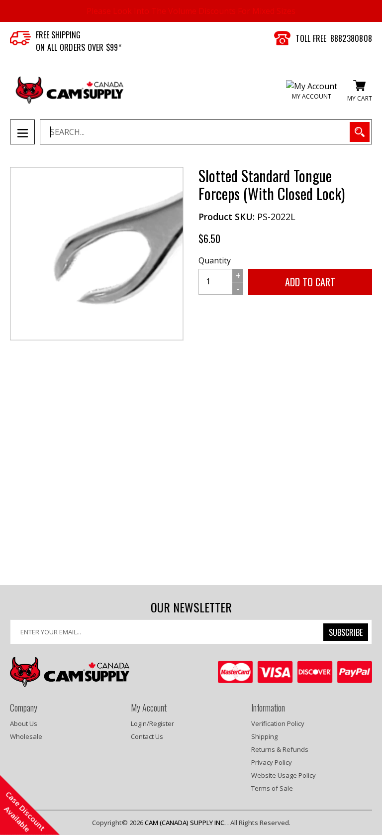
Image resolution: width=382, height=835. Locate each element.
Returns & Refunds (279, 749)
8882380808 (351, 38)
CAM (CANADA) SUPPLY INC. (186, 822)
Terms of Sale (272, 788)
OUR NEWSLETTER (191, 607)
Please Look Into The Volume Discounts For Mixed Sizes (191, 10)
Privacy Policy (271, 762)
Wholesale (26, 736)
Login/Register (152, 723)
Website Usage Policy (283, 775)
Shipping (264, 736)
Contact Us (147, 736)
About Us (23, 723)
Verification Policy (277, 723)
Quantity (214, 260)
